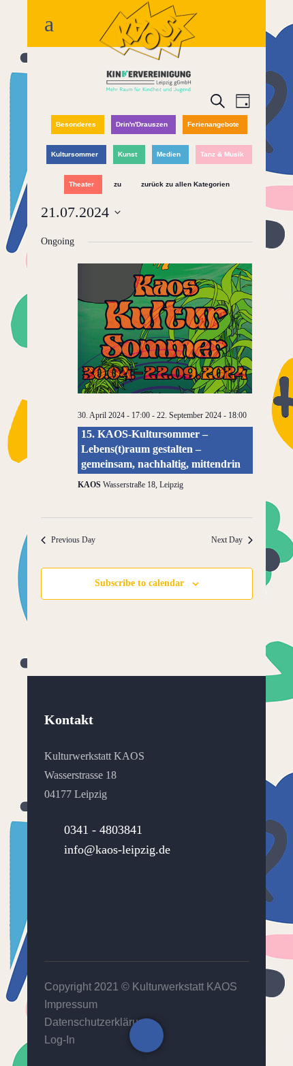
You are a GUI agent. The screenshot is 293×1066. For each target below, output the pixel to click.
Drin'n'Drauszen (142, 124)
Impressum (70, 1004)
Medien (169, 154)
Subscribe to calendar (139, 583)
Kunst (127, 154)
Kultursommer (74, 154)
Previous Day (73, 540)
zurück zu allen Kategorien (185, 184)
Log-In (59, 1040)
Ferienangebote (213, 124)
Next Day (227, 540)
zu (117, 184)
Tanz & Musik (222, 154)
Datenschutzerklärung (97, 1022)
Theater (81, 184)
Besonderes (76, 124)
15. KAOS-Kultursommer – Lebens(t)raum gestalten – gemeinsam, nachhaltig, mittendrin (161, 449)
